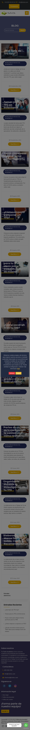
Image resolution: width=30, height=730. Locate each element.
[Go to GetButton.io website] (26, 728)
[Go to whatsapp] (26, 725)
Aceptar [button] (18, 373)
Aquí (18, 368)
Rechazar (12, 373)
